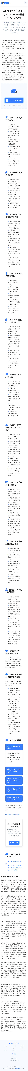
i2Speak (5, 1050)
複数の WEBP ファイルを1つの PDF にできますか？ (14, 771)
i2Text (5, 1048)
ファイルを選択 (15, 100)
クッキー (19, 1066)
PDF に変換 (14, 870)
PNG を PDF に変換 (16, 868)
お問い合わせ (14, 1058)
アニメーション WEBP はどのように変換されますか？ (14, 790)
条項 (15, 1066)
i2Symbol (14, 1048)
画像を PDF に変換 (16, 865)
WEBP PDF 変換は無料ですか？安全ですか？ (14, 798)
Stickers (22, 1050)
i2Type (13, 1050)
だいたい (14, 1057)
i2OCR (22, 1046)
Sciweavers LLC (18, 1068)
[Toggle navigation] (25, 2)
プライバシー (9, 1066)
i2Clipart (22, 1048)
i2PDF (5, 1046)
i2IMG (14, 1046)
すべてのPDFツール (14, 1060)
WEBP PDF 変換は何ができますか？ (14, 747)
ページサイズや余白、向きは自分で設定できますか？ (14, 780)
